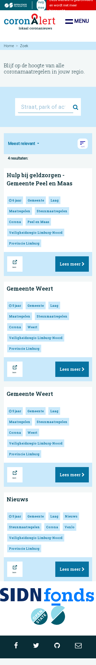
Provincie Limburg (24, 243)
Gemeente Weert (30, 288)
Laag (54, 200)
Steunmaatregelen (52, 211)
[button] (82, 143)
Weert (32, 327)
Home (9, 46)
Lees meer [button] (71, 264)
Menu (81, 21)
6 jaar (16, 200)
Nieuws (17, 499)
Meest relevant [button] (22, 143)
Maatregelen (19, 211)
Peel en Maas (38, 222)
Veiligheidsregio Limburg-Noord (35, 232)
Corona (15, 222)
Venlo (69, 527)
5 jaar (16, 305)
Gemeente (36, 200)
